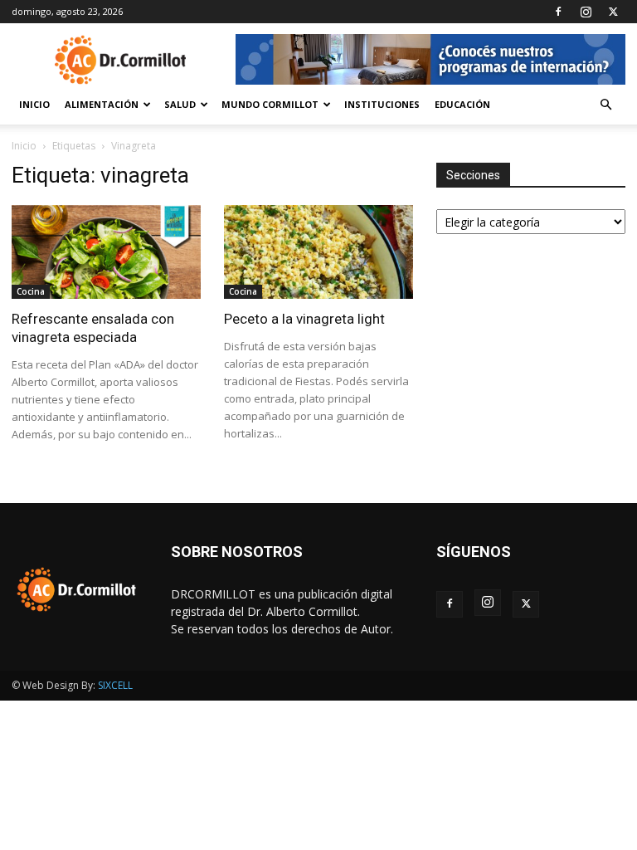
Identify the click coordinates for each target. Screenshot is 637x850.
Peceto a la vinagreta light (304, 318)
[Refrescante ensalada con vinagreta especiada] (106, 252)
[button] (605, 105)
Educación (462, 104)
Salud (180, 104)
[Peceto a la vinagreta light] (318, 252)
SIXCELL (115, 685)
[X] (613, 11)
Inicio (34, 104)
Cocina (31, 291)
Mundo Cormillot (269, 104)
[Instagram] (585, 11)
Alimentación (102, 104)
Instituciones (382, 104)
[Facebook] (558, 11)
